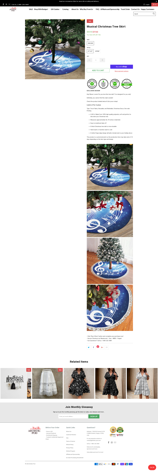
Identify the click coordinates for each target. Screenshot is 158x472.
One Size (90, 43)
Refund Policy (69, 444)
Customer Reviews (71, 434)
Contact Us (135, 9)
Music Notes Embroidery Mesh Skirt (47, 383)
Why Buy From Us (86, 9)
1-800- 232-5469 (95, 443)
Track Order (125, 9)
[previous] (28, 49)
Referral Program (70, 451)
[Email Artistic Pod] (9, 4)
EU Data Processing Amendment (74, 457)
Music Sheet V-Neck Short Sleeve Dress (142, 383)
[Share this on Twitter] (89, 347)
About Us (75, 9)
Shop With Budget (41, 9)
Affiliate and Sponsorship (109, 9)
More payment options (121, 71)
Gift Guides (55, 9)
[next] (81, 49)
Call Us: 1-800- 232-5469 (20, 4)
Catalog (65, 9)
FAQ (97, 9)
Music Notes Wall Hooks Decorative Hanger (15, 383)
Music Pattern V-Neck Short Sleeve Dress (110, 383)
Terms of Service (70, 441)
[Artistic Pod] (12, 9)
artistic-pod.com (93, 452)
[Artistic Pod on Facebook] (3, 4)
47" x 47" (90, 51)
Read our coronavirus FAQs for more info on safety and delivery (79, 1)
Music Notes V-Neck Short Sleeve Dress (79, 383)
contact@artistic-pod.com (94, 440)
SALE (31, 9)
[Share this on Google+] (102, 347)
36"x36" (97, 51)
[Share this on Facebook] (93, 347)
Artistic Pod (32, 463)
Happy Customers (147, 9)
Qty (88, 56)
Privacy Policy (69, 447)
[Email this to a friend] (107, 347)
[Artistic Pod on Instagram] (6, 4)
